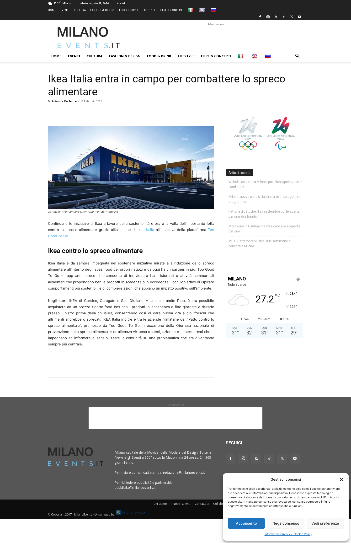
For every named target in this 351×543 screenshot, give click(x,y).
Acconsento (246, 523)
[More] (108, 112)
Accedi (121, 3)
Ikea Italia (146, 229)
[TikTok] (283, 16)
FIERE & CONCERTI (171, 10)
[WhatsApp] (75, 112)
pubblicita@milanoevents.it (135, 487)
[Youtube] (299, 16)
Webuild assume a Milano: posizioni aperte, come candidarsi (265, 184)
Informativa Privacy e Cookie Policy (288, 534)
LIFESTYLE (149, 10)
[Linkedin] (85, 112)
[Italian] (191, 10)
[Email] (96, 112)
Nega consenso (285, 523)
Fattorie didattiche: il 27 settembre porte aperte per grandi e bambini (264, 214)
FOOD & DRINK (128, 10)
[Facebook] (260, 16)
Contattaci (202, 504)
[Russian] (214, 10)
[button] (341, 479)
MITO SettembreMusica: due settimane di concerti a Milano (260, 243)
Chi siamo (160, 504)
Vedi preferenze (325, 523)
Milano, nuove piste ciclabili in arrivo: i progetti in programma (264, 199)
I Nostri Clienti (180, 504)
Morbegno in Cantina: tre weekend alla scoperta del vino (264, 228)
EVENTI (64, 10)
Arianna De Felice (64, 101)
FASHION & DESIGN (102, 10)
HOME (52, 10)
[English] (202, 10)
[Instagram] (267, 16)
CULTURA (80, 10)
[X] (291, 16)
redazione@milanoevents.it (184, 472)
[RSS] (275, 16)
